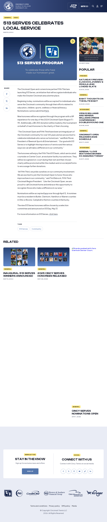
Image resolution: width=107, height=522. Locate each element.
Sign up (30, 471)
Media (74, 506)
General (7, 17)
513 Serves (23, 229)
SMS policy (66, 506)
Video (16, 17)
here (47, 110)
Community (36, 229)
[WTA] (84, 6)
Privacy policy (54, 506)
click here (53, 214)
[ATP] (73, 6)
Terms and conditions (38, 506)
